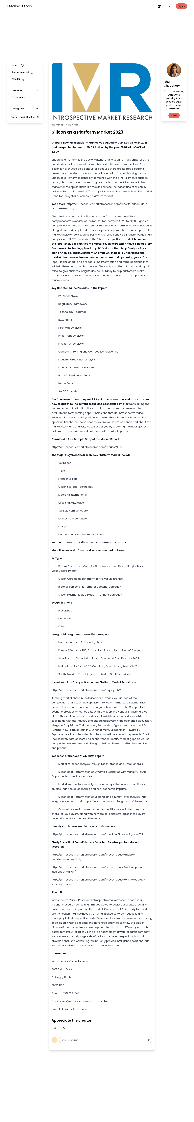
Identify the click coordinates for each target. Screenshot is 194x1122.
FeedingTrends (19, 6)
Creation (17, 90)
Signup (181, 6)
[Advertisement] (97, 36)
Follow (174, 115)
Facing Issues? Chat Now (23, 117)
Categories (18, 108)
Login (169, 6)
